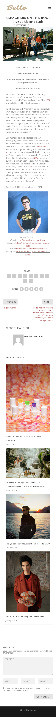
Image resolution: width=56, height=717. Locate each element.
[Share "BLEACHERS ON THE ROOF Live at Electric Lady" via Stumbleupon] (47, 276)
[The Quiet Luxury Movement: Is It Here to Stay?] (28, 516)
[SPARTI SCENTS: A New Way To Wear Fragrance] (28, 398)
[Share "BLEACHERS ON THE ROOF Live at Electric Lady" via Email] (25, 281)
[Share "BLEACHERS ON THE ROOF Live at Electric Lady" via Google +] (20, 276)
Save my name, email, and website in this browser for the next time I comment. (26, 689)
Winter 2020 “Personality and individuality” (25, 616)
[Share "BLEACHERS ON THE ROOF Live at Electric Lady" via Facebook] (9, 276)
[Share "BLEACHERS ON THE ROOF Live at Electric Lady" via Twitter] (14, 276)
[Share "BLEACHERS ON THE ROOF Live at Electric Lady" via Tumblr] (25, 276)
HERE (48, 100)
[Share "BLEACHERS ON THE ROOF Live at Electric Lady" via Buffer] (41, 276)
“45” (7, 152)
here (30, 166)
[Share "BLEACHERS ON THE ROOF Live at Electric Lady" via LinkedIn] (36, 276)
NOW (35, 158)
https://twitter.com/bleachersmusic (31, 248)
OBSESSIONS (20, 25)
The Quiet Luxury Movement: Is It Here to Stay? (28, 544)
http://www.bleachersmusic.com (32, 240)
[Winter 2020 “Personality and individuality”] (28, 581)
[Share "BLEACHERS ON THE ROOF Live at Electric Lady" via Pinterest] (30, 276)
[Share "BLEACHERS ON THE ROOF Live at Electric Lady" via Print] (30, 281)
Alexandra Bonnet (33, 336)
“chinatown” (42, 146)
